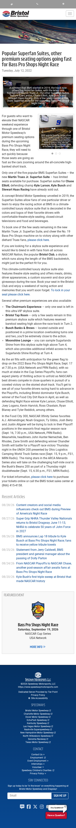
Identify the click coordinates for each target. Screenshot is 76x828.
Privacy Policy (38, 694)
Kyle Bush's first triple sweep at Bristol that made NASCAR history (43, 579)
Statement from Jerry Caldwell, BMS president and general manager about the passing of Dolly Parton (43, 554)
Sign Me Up (60, 796)
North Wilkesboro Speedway (37, 735)
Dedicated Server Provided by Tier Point (38, 691)
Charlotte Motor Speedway (37, 713)
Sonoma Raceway (37, 738)
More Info (36, 647)
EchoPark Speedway (37, 719)
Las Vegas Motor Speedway (37, 726)
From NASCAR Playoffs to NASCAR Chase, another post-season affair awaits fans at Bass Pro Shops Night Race (44, 567)
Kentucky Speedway (37, 723)
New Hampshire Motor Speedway (36, 732)
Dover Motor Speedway (36, 716)
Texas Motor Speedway (37, 742)
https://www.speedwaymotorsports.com (38, 686)
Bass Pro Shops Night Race (38, 625)
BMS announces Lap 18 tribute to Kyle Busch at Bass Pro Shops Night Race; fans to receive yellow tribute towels (43, 540)
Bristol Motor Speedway (37, 710)
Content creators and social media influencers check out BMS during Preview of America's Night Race (43, 509)
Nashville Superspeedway (37, 729)
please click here (38, 240)
